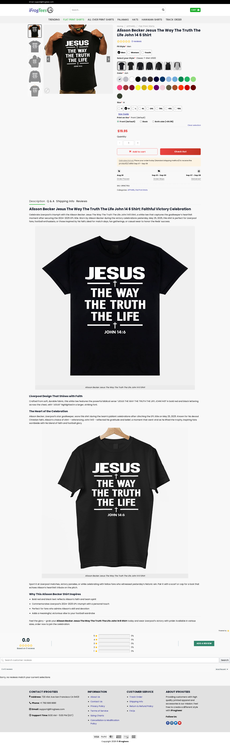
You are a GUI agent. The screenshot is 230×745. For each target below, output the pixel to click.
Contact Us (96, 701)
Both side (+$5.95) (164, 121)
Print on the (123, 117)
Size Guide (123, 114)
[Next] (108, 59)
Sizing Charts (97, 715)
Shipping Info (136, 701)
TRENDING (54, 19)
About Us (95, 696)
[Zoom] (47, 90)
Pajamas (123, 19)
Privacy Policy (98, 706)
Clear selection (194, 125)
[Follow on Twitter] (175, 723)
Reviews (81, 201)
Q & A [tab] (50, 201)
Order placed (123, 179)
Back (145, 121)
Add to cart (139, 151)
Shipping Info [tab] (65, 201)
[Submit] (163, 10)
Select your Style (126, 58)
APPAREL (130, 26)
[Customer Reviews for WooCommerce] (228, 631)
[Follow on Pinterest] (179, 723)
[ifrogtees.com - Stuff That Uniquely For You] (47, 10)
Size (119, 102)
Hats (135, 19)
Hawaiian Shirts (152, 19)
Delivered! (196, 179)
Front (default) (127, 121)
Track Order (174, 19)
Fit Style (121, 46)
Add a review (204, 643)
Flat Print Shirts (73, 19)
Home (120, 26)
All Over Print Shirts (101, 19)
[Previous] (48, 59)
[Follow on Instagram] (172, 723)
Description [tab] (37, 201)
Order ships (158, 179)
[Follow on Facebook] (168, 723)
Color (120, 73)
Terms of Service (99, 710)
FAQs (132, 710)
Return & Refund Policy (141, 706)
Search (225, 660)
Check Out (180, 151)
